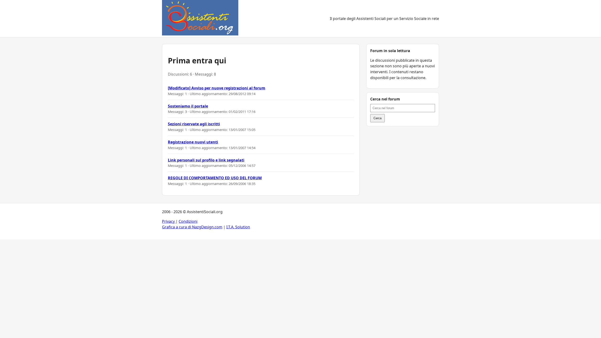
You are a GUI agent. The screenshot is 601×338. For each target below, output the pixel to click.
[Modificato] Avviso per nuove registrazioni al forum (216, 88)
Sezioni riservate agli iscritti (194, 124)
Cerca (377, 118)
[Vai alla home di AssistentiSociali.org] (200, 18)
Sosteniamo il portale (188, 106)
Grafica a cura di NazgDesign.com (192, 227)
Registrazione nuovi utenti (193, 142)
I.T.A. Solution (238, 227)
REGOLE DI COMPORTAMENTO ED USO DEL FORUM (215, 178)
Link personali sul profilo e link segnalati (206, 160)
